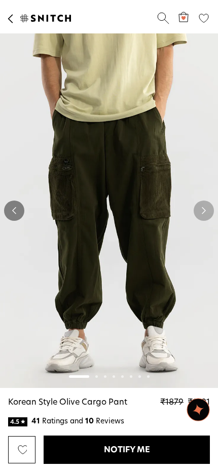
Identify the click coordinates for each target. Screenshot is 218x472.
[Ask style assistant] (198, 409)
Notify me (127, 450)
